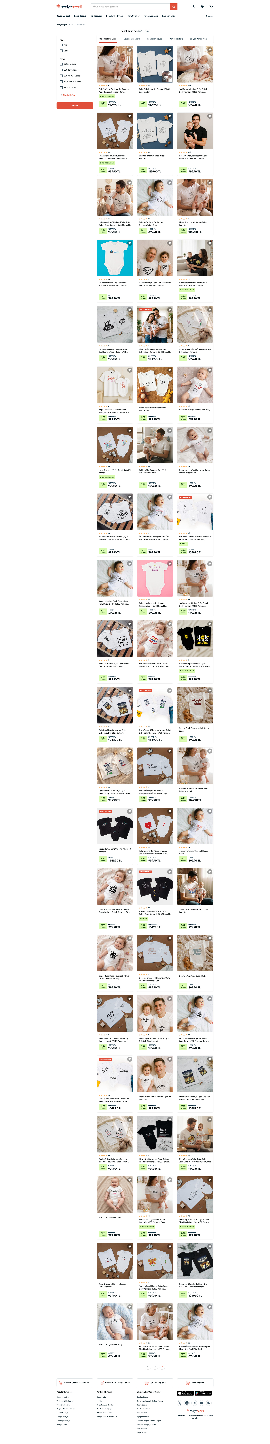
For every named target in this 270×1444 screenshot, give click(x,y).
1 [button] (155, 1366)
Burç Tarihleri (142, 1413)
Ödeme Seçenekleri (104, 1413)
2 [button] (162, 1366)
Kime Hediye (80, 16)
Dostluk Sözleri (142, 1397)
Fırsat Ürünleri (151, 16)
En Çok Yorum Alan (198, 39)
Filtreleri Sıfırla (69, 95)
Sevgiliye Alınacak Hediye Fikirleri (150, 1401)
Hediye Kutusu (62, 1425)
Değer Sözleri (142, 1432)
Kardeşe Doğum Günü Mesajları (149, 1421)
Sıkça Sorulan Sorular (105, 1405)
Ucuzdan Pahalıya (132, 39)
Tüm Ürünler (134, 16)
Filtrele (75, 105)
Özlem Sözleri (142, 1405)
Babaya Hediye (63, 1397)
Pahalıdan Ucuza (154, 39)
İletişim (99, 1401)
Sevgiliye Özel (63, 16)
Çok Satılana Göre (107, 39)
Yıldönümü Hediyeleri (65, 1401)
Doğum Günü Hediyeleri (66, 1409)
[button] (209, 16)
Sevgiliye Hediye (63, 1405)
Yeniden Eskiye (176, 39)
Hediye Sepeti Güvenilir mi (107, 1417)
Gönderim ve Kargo (104, 1409)
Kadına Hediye (62, 1413)
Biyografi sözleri (143, 1417)
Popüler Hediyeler (114, 16)
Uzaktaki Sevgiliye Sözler (146, 1425)
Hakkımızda (101, 1397)
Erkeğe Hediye (62, 1417)
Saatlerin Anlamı (143, 1409)
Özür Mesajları (142, 1429)
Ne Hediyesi (96, 16)
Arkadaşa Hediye (63, 1421)
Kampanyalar (168, 16)
